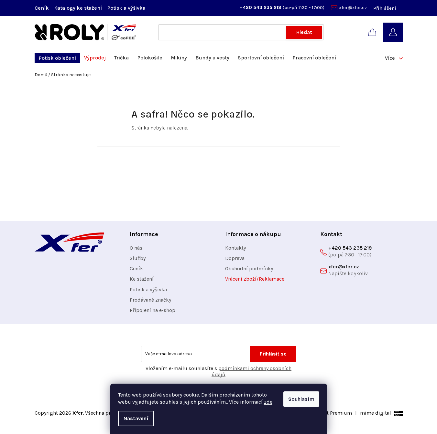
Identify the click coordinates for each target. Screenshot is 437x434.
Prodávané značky (150, 300)
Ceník (42, 8)
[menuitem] (57, 58)
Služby (138, 258)
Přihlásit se (273, 354)
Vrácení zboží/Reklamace (254, 279)
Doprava (235, 258)
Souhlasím (301, 399)
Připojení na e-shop (152, 310)
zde (268, 402)
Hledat (304, 32)
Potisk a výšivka (126, 8)
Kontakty (235, 248)
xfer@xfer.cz (353, 7)
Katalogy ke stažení (78, 8)
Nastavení (136, 418)
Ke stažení (142, 279)
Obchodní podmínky (249, 268)
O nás (136, 248)
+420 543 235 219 (261, 7)
